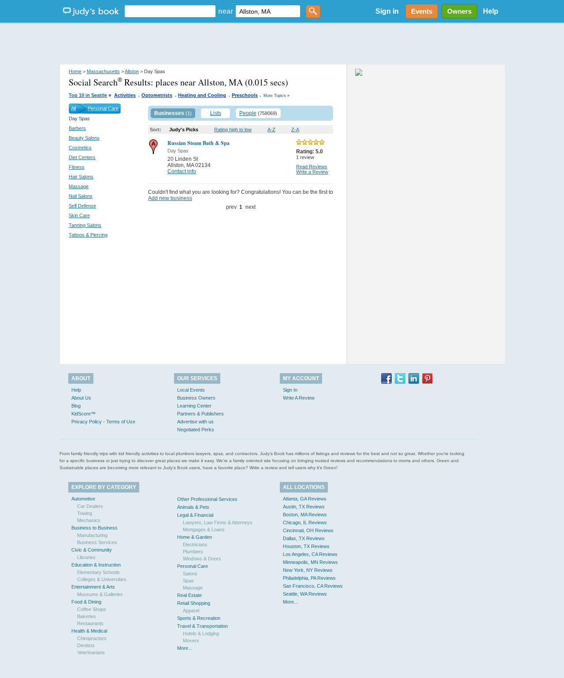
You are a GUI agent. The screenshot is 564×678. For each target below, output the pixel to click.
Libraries (86, 557)
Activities (125, 95)
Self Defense (82, 205)
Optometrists (156, 95)
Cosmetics (80, 147)
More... (184, 648)
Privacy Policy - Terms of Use (103, 421)
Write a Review (312, 171)
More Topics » (276, 95)
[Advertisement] (282, 44)
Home (75, 71)
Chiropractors (92, 638)
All (73, 108)
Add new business (170, 198)
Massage (79, 186)
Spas (188, 580)
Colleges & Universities (101, 579)
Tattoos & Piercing (88, 234)
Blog (76, 405)
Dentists (86, 645)
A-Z (271, 129)
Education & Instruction (96, 564)
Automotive (83, 498)
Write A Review (299, 397)
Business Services (97, 542)
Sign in (387, 11)
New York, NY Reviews (308, 570)
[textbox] (170, 11)
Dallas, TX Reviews (304, 538)
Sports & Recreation (198, 618)
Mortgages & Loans (204, 529)
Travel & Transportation (202, 626)
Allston (132, 71)
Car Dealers (90, 506)
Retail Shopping (193, 603)
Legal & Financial (195, 515)
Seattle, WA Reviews (305, 593)
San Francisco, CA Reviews (313, 586)
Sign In (290, 390)
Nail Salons (81, 196)
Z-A (295, 129)
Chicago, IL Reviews (305, 522)
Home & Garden (194, 537)
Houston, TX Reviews (306, 546)
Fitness (77, 167)
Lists (215, 113)
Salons (190, 573)
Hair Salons (81, 176)
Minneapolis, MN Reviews (310, 562)
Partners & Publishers (200, 413)
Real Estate (189, 595)
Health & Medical (89, 631)
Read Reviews (311, 166)
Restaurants (90, 623)
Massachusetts (103, 71)
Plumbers (193, 551)
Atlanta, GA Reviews (305, 498)
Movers (191, 640)
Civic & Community (91, 549)
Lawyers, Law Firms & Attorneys (217, 522)
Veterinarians (91, 652)
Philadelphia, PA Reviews (309, 578)
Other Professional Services (207, 499)
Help (490, 11)
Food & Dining (86, 601)
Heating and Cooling (202, 95)
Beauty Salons (84, 138)
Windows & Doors (202, 558)
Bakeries (86, 616)
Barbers (77, 128)
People (247, 113)
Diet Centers (82, 157)
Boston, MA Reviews (305, 514)
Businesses (169, 113)
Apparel (191, 610)
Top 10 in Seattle (88, 95)
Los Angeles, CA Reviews (310, 554)
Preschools (245, 95)
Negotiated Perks (195, 429)
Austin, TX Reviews (304, 506)
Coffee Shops (91, 609)
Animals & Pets (193, 507)
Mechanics (88, 520)
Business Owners (196, 397)
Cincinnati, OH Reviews (308, 530)
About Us (81, 397)
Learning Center (194, 405)
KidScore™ (83, 413)
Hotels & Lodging (201, 633)
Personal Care (103, 108)
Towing (84, 513)
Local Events (191, 390)
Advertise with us (195, 421)
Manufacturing (92, 535)
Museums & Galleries (100, 594)
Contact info (181, 171)
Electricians (195, 544)
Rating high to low (233, 129)
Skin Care (79, 215)
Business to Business (94, 527)
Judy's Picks (183, 129)
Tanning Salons (85, 225)
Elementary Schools (98, 572)
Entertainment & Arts (93, 586)
